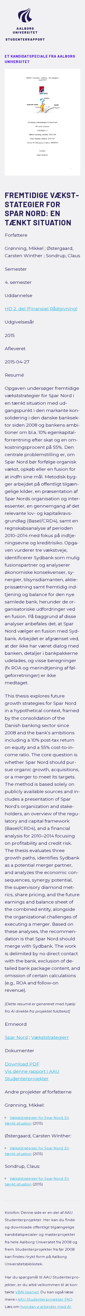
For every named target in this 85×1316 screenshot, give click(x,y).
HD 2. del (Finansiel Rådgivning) (41, 308)
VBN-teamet (27, 1292)
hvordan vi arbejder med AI (45, 1306)
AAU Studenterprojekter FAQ (44, 1299)
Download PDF (22, 1064)
